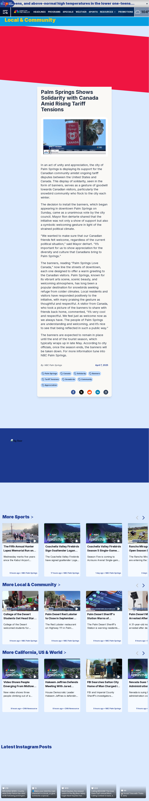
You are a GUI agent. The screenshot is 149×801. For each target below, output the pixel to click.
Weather (81, 12)
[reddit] (89, 392)
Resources (106, 12)
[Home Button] (22, 12)
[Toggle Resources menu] (115, 12)
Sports (93, 12)
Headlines (39, 12)
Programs (54, 12)
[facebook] (73, 392)
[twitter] (81, 392)
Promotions (125, 12)
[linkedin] (97, 392)
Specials (68, 12)
